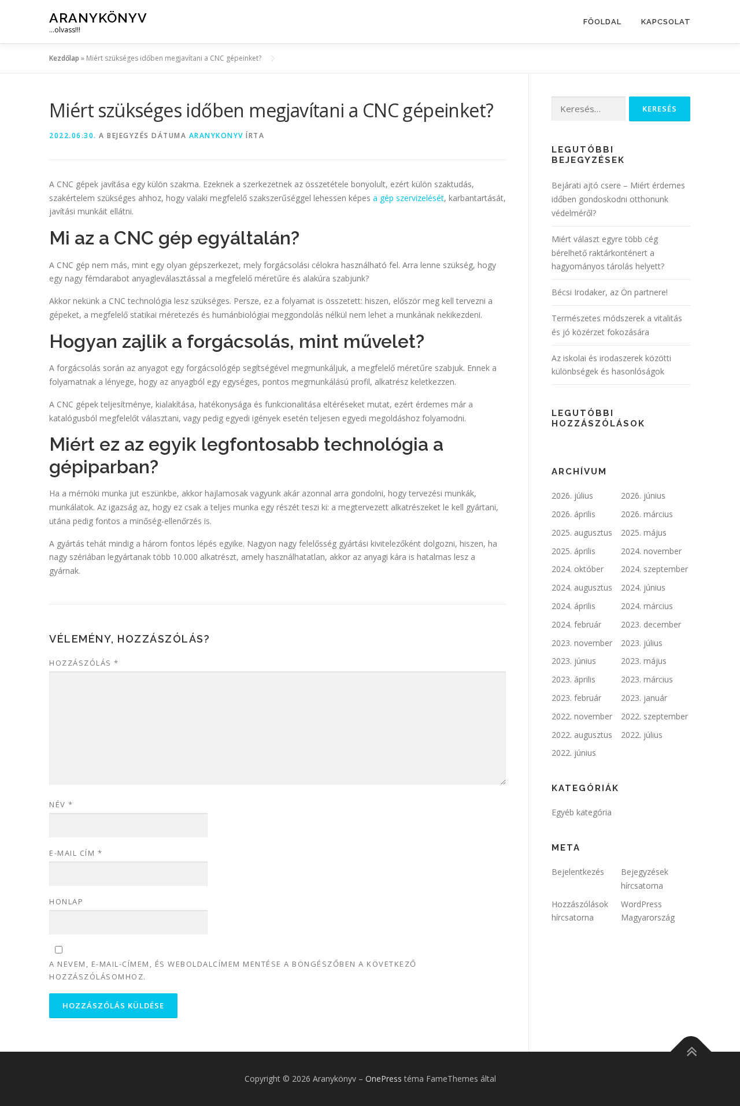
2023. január (644, 697)
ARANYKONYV (216, 135)
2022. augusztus (582, 734)
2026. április (573, 514)
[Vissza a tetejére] (691, 1051)
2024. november (651, 550)
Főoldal (602, 21)
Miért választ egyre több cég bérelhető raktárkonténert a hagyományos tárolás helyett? (608, 252)
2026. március (647, 514)
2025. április (573, 550)
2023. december (651, 624)
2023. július (642, 642)
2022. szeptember (654, 716)
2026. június (643, 495)
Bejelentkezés (578, 871)
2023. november (582, 642)
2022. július (642, 734)
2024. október (578, 568)
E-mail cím (75, 853)
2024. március (647, 605)
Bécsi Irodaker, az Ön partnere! (610, 292)
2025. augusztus (582, 532)
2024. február (576, 624)
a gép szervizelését (408, 197)
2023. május (644, 660)
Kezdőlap (64, 58)
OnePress (383, 1078)
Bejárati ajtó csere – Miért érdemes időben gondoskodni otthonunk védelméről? (618, 199)
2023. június (574, 660)
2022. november (582, 716)
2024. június (643, 587)
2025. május (644, 532)
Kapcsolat (666, 21)
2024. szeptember (654, 568)
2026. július (572, 495)
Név (61, 804)
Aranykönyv (98, 17)
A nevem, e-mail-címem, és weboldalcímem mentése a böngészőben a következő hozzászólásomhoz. (233, 970)
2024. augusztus (582, 587)
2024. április (573, 605)
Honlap (66, 901)
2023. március (647, 679)
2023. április (573, 679)
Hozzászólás (84, 663)
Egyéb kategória (582, 812)
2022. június (574, 752)
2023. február (576, 697)
